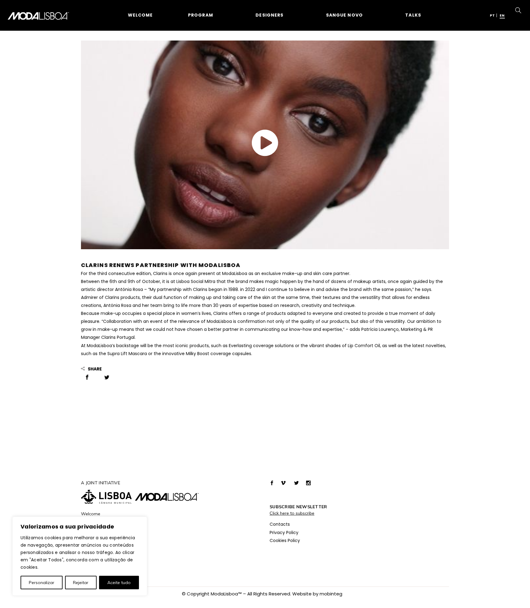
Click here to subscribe (292, 513)
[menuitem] (492, 15)
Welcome (90, 514)
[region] (79, 556)
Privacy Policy (284, 532)
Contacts (280, 524)
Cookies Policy (285, 540)
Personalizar (41, 582)
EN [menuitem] (502, 15)
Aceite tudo (119, 582)
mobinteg (331, 594)
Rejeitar (80, 582)
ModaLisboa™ (226, 594)
